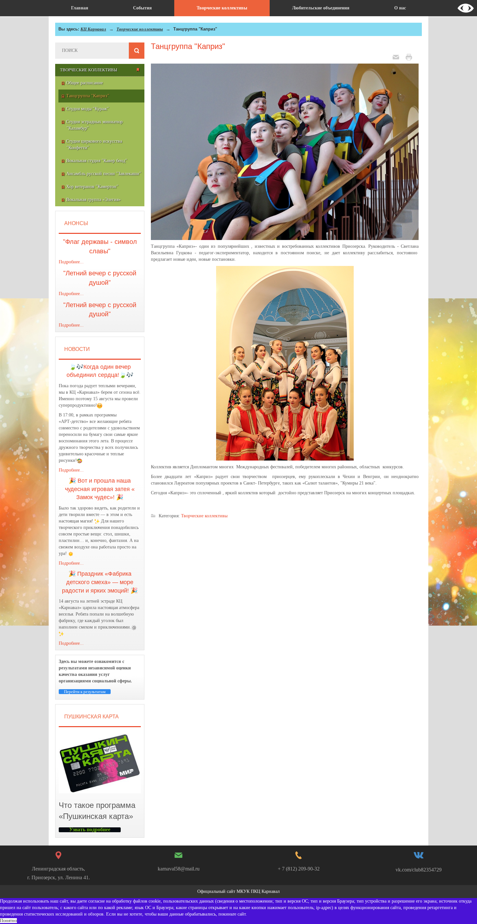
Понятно (8, 920)
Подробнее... (71, 261)
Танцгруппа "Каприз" (188, 46)
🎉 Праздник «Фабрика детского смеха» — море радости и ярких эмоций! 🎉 (100, 582)
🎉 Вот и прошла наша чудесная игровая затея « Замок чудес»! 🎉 (100, 488)
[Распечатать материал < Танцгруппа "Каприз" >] (410, 56)
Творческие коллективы (139, 29)
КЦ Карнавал (93, 29)
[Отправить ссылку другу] (397, 56)
